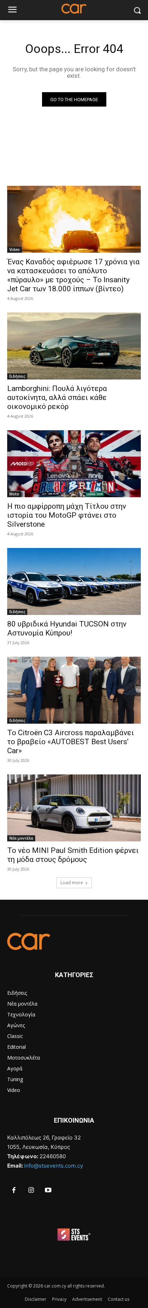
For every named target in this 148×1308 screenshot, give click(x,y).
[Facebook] (14, 1190)
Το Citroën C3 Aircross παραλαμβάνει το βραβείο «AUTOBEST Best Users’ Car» (70, 741)
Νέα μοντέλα (21, 838)
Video (14, 249)
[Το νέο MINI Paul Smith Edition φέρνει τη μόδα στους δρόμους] (74, 807)
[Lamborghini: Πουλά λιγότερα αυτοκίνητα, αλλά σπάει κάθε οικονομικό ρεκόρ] (74, 346)
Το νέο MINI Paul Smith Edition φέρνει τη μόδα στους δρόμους (73, 855)
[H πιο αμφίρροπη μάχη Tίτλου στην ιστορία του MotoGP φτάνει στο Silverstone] (74, 463)
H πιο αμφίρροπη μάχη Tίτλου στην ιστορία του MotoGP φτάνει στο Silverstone (66, 515)
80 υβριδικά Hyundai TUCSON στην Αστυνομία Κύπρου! (66, 628)
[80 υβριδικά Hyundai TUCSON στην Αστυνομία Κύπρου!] (74, 581)
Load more (71, 883)
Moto (14, 493)
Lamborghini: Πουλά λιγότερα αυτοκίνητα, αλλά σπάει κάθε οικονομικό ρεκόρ (57, 397)
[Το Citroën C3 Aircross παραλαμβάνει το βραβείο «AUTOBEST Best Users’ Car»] (74, 690)
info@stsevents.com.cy (53, 1165)
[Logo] (74, 941)
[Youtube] (48, 1190)
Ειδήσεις (17, 376)
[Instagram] (31, 1190)
